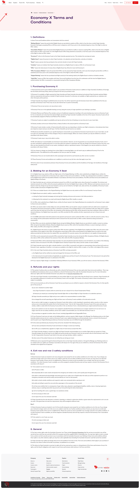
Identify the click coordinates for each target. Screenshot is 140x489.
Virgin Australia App (82, 469)
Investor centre (34, 465)
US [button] (121, 2)
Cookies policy (57, 477)
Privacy (43, 477)
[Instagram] (104, 471)
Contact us (48, 463)
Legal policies (72, 477)
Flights (63, 465)
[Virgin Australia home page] (4, 3)
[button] (10, 3)
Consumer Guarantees (74, 273)
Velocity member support (51, 467)
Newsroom (33, 467)
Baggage (48, 469)
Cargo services (81, 467)
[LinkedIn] (106, 471)
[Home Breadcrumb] (32, 13)
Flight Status (80, 461)
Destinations (65, 461)
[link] (36, 13)
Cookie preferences (81, 477)
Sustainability (65, 477)
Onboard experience (66, 471)
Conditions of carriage (35, 477)
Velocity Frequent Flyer (36, 471)
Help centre (48, 461)
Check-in (80, 465)
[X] (108, 471)
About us (32, 461)
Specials (64, 469)
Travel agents (33, 469)
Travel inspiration (65, 463)
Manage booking (81, 463)
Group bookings (65, 467)
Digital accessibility (50, 471)
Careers (32, 463)
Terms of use (49, 477)
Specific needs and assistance (53, 465)
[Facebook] (101, 471)
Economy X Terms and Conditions (52, 19)
